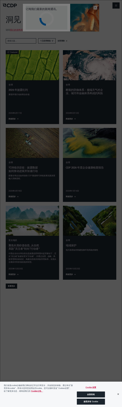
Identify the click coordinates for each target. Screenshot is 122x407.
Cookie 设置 (91, 387)
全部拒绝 (91, 394)
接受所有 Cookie (91, 401)
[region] (61, 394)
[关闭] (118, 394)
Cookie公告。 (37, 391)
